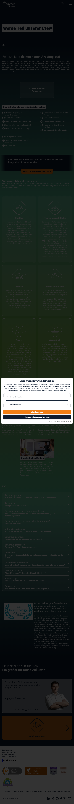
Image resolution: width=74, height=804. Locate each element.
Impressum (52, 421)
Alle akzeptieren (37, 412)
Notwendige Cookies (16, 397)
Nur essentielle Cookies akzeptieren (37, 417)
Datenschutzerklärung (64, 421)
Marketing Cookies (15, 404)
